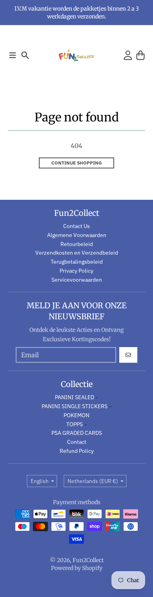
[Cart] (140, 55)
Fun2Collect (88, 560)
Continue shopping (76, 163)
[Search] (25, 55)
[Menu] (12, 55)
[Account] (128, 55)
